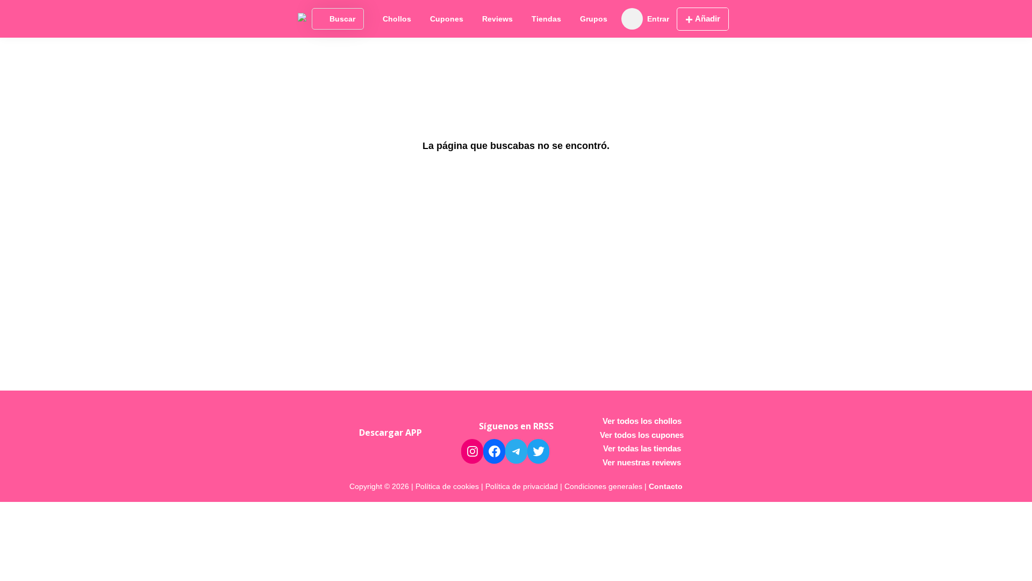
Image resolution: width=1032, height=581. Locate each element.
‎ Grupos (592, 19)
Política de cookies (447, 486)
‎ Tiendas (545, 19)
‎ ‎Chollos (396, 19)
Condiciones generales (603, 486)
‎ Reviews (496, 19)
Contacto (666, 486)
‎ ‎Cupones (445, 19)
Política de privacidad (521, 486)
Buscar (342, 19)
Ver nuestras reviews (642, 462)
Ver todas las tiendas (642, 448)
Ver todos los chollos (642, 421)
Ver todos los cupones (642, 435)
